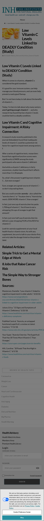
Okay (22, 517)
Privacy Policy (29, 506)
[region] (22, 505)
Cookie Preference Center (22, 512)
